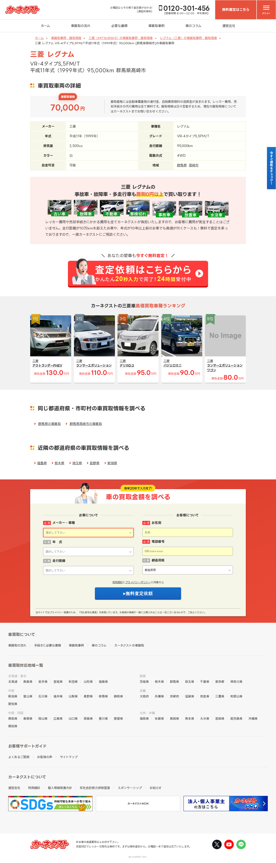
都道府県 (158, 560)
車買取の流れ (80, 26)
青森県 (27, 681)
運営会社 (228, 26)
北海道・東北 (17, 676)
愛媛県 (118, 718)
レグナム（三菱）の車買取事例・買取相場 (188, 38)
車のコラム (193, 26)
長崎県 (174, 718)
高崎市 (194, 165)
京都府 (174, 696)
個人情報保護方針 (60, 787)
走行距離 (58, 561)
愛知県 (12, 703)
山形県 (88, 681)
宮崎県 (219, 718)
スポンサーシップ (130, 787)
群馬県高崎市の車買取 (86, 424)
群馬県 (182, 165)
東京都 (219, 681)
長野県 (94, 463)
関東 (143, 676)
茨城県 (144, 681)
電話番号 (158, 541)
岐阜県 (103, 696)
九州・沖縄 (147, 712)
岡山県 (42, 718)
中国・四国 (15, 712)
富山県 (27, 696)
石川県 (42, 696)
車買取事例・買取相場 (66, 38)
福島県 (42, 463)
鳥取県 (12, 718)
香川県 (103, 718)
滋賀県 (189, 696)
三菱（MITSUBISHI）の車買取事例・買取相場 (121, 38)
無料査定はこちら (235, 9)
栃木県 (59, 463)
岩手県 (42, 681)
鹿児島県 (236, 718)
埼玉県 (77, 463)
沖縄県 (252, 718)
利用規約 (117, 582)
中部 (11, 690)
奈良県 (204, 696)
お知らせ (156, 787)
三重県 (219, 696)
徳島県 (88, 718)
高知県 (12, 726)
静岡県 (118, 696)
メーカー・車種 (63, 523)
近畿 (143, 690)
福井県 (58, 696)
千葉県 (204, 681)
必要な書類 (119, 26)
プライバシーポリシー (138, 582)
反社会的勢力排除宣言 (95, 787)
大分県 (204, 718)
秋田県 (73, 681)
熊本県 (189, 718)
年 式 (57, 542)
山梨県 (73, 696)
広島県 (58, 718)
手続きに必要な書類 (47, 645)
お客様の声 (44, 757)
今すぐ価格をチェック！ (271, 168)
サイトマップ (69, 757)
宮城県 (58, 681)
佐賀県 (159, 718)
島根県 (27, 718)
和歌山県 (236, 696)
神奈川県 (236, 681)
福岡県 (144, 718)
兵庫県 (159, 696)
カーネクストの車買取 (129, 645)
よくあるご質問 (18, 757)
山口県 (73, 718)
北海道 (12, 681)
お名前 (156, 523)
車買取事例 (156, 26)
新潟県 (112, 463)
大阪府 (144, 696)
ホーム (45, 26)
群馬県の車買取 (49, 424)
